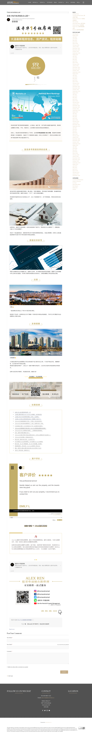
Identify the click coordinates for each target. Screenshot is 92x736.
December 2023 (76, 86)
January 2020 (76, 156)
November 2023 (76, 88)
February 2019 (76, 172)
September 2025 (76, 53)
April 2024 (75, 80)
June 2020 (75, 148)
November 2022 (76, 107)
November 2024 (76, 69)
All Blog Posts (76, 13)
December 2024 (76, 67)
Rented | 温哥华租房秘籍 (78, 29)
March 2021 (75, 134)
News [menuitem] (55, 2)
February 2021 (76, 135)
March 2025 (75, 62)
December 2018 (76, 175)
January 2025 (76, 65)
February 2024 (76, 83)
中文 (78, 2)
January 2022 (76, 123)
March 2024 (75, 81)
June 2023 (75, 96)
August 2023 (75, 92)
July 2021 (75, 127)
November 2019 (76, 159)
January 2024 (76, 84)
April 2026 (75, 42)
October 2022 (76, 108)
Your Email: (9, 644)
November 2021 (76, 124)
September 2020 (76, 143)
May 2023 (75, 97)
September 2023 (76, 91)
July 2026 (75, 37)
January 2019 (76, 173)
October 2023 (76, 89)
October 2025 (76, 51)
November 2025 (76, 49)
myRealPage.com (48, 722)
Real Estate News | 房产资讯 (79, 23)
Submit (64, 672)
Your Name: (9, 637)
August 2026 (75, 35)
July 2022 (75, 113)
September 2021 (76, 126)
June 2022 (75, 115)
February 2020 (76, 154)
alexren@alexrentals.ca (47, 697)
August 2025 (75, 54)
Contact (60, 2)
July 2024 (75, 75)
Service (42, 2)
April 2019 (75, 169)
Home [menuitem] (29, 2)
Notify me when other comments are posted (18, 667)
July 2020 (75, 146)
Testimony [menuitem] (49, 2)
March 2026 (75, 43)
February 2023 (76, 102)
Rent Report (75, 186)
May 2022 (75, 116)
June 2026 (75, 38)
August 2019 (75, 164)
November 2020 (76, 140)
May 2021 (75, 131)
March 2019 (75, 170)
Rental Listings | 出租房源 (78, 25)
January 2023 (76, 104)
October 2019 (76, 161)
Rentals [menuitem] (35, 2)
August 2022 (75, 111)
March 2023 (75, 100)
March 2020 (75, 153)
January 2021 (76, 137)
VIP (66, 2)
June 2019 (75, 166)
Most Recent (75, 34)
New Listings (75, 21)
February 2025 (76, 64)
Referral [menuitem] (73, 2)
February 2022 (76, 121)
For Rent (75, 182)
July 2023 (75, 94)
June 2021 (75, 129)
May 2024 (75, 78)
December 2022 (76, 105)
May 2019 (75, 167)
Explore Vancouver (77, 181)
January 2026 (76, 46)
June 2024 (75, 76)
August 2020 (75, 145)
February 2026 (76, 45)
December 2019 (76, 158)
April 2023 (75, 99)
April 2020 (75, 151)
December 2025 (76, 48)
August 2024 (75, 73)
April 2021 (75, 132)
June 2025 (75, 57)
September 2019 (76, 162)
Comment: (9, 651)
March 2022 (75, 119)
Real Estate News (19, 19)
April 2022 (75, 118)
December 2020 (76, 139)
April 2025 (75, 61)
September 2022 (76, 110)
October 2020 (76, 142)
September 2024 (76, 72)
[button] (42, 710)
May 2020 (75, 150)
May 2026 (75, 40)
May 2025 (75, 59)
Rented (74, 189)
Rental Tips (75, 187)
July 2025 (75, 56)
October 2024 (76, 70)
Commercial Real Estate (78, 179)
